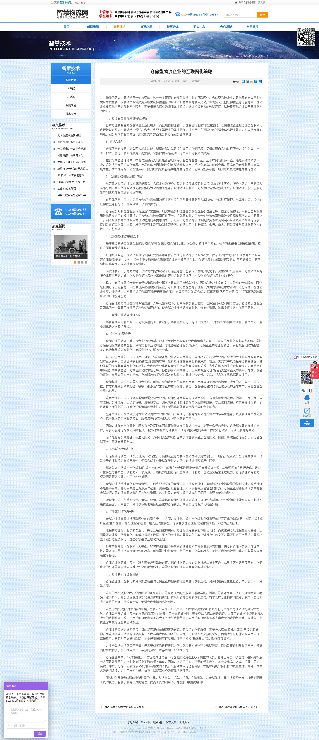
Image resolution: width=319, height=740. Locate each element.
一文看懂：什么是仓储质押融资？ (73, 148)
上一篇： (127, 707)
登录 (77, 3)
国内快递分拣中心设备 (70, 142)
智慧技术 (249, 56)
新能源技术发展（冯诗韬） (69, 256)
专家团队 (145, 722)
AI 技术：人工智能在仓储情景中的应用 (73, 175)
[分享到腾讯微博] (256, 81)
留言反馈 (171, 722)
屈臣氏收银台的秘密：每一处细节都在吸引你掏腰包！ (73, 195)
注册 (83, 3)
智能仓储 (263, 56)
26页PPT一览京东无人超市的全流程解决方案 (73, 168)
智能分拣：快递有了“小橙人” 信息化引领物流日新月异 (73, 155)
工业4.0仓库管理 (66, 188)
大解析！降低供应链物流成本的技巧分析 (73, 162)
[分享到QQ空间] (247, 81)
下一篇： (242, 707)
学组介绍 (132, 722)
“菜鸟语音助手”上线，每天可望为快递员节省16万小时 (73, 182)
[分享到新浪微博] (251, 81)
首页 (66, 26)
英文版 (261, 2)
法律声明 (184, 722)
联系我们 (158, 722)
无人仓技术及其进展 (69, 135)
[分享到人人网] (260, 81)
